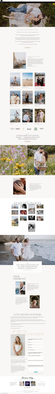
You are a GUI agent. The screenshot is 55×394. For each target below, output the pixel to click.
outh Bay (34, 391)
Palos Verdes (32, 391)
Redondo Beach (37, 391)
